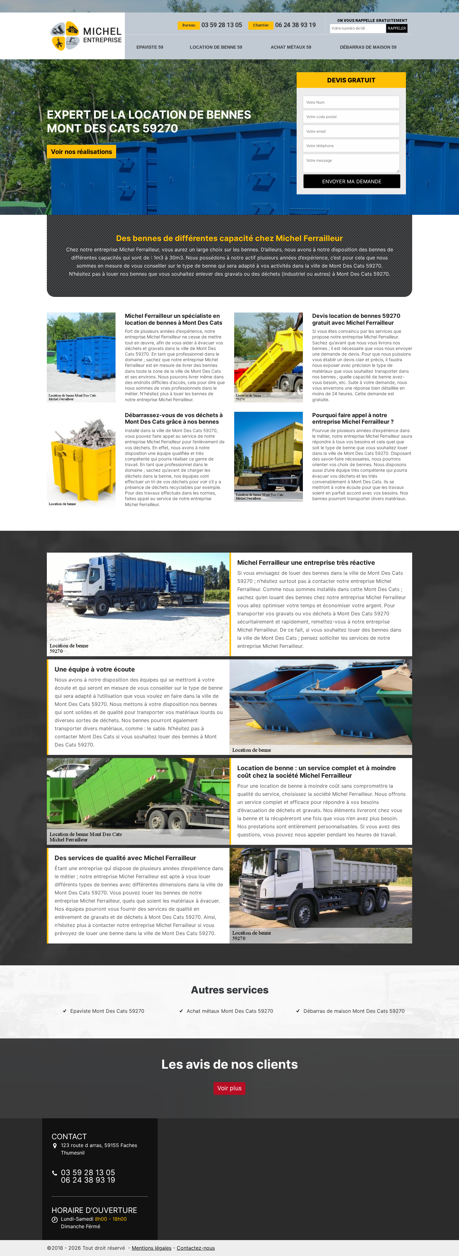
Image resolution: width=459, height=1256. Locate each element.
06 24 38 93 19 (284, 25)
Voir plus (229, 1088)
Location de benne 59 (216, 47)
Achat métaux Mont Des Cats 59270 (230, 1011)
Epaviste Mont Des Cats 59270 (107, 1011)
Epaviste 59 (149, 47)
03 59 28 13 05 (212, 25)
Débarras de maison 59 (368, 47)
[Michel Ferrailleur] (86, 35)
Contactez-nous (196, 1248)
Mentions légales (151, 1248)
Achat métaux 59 (291, 47)
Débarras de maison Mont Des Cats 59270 (354, 1011)
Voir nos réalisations (81, 151)
